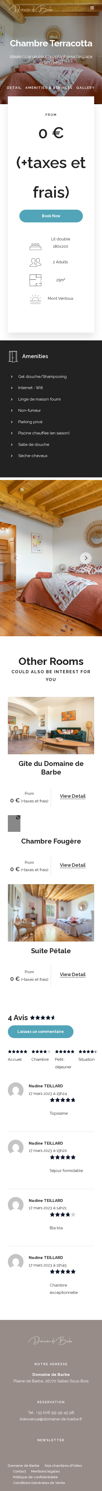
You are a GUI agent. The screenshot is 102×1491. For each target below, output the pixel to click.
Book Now (51, 216)
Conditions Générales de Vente (39, 1483)
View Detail (73, 796)
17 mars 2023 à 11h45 (47, 1265)
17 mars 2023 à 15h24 (48, 1093)
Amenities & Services (49, 88)
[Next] (86, 558)
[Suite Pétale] (51, 912)
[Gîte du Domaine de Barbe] (51, 725)
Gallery (85, 88)
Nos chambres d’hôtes (63, 1466)
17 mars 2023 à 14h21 (47, 1208)
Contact (19, 1471)
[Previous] (16, 558)
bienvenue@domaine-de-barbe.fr (51, 1419)
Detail (14, 88)
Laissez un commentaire (41, 1032)
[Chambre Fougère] (14, 823)
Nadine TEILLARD (46, 1086)
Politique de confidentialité (35, 1477)
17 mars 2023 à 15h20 (48, 1150)
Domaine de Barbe (23, 1466)
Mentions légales (45, 1471)
